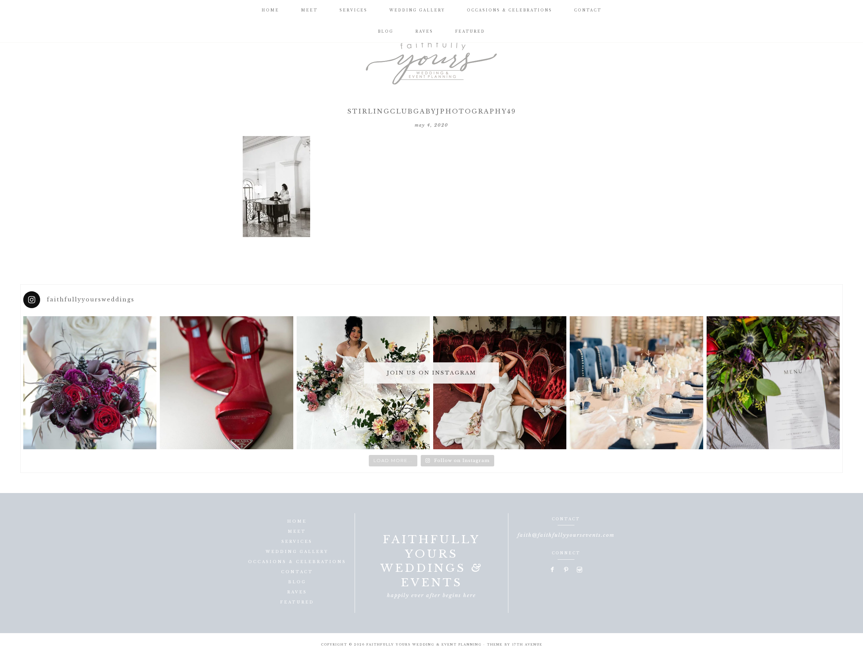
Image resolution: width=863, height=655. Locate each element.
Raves (297, 592)
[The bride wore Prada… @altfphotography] (226, 382)
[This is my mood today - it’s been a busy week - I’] (499, 382)
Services (297, 541)
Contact (297, 571)
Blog (297, 582)
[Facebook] (553, 570)
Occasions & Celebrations (297, 561)
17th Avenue (527, 644)
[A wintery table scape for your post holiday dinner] (636, 382)
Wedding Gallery (297, 551)
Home (297, 521)
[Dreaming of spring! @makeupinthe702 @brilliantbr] (363, 382)
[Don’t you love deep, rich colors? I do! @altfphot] (89, 382)
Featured (297, 602)
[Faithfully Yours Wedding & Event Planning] (431, 60)
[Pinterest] (566, 570)
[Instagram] (579, 570)
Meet (297, 531)
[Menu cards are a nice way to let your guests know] (773, 382)
